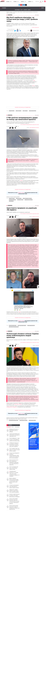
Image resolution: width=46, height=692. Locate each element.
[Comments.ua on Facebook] (22, 5)
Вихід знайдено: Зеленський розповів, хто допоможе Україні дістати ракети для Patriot (13, 481)
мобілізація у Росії (32, 420)
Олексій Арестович (12, 325)
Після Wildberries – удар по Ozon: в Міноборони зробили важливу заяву (14, 439)
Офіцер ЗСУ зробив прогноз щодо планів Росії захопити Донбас (14, 491)
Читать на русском (35, 27)
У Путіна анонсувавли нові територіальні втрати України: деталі (14, 486)
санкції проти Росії (32, 110)
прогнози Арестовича (22, 325)
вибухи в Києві (12, 198)
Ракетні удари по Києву (27, 198)
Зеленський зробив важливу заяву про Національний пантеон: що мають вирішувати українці (14, 501)
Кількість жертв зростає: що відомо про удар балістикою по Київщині (14, 495)
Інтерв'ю (25, 9)
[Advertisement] (23, 99)
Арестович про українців (13, 326)
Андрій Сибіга (11, 110)
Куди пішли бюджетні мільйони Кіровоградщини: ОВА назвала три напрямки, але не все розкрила (14, 455)
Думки (29, 9)
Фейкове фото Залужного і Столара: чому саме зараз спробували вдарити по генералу (14, 474)
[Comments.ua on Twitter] (19, 5)
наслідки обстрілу (12, 199)
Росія (33, 85)
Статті (21, 9)
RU (43, 1)
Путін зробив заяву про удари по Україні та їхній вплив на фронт (14, 449)
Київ (34, 80)
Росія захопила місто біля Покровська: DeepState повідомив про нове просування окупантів (13, 462)
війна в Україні (18, 110)
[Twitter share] (15, 31)
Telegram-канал (21, 192)
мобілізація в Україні (23, 420)
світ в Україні (25, 110)
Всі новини (37, 205)
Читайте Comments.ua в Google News (23, 107)
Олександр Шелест (31, 325)
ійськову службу (18, 404)
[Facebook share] (17, 31)
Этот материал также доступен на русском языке (29, 124)
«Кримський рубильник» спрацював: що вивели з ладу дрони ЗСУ (14, 435)
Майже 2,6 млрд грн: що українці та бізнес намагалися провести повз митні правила (14, 444)
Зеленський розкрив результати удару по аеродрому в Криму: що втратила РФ (14, 507)
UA (40, 1)
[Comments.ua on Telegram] (24, 5)
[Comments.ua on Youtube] (21, 5)
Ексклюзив (17, 9)
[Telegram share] (20, 31)
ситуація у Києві (20, 199)
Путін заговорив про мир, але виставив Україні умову (13, 468)
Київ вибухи (11, 201)
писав (21, 180)
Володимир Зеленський (13, 420)
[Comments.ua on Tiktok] (26, 5)
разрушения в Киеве (29, 199)
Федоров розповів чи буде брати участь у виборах (13, 430)
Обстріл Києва (18, 198)
